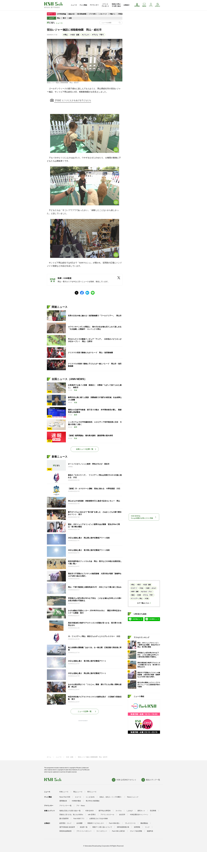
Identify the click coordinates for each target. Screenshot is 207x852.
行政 (147, 598)
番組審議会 (144, 823)
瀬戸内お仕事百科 (105, 810)
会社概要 (79, 823)
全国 (70, 18)
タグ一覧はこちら (143, 603)
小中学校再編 (61, 14)
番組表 (144, 6)
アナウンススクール (107, 814)
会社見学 (122, 814)
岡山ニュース (77, 792)
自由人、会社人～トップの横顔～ (111, 797)
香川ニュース (91, 792)
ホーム (49, 757)
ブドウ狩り (93, 14)
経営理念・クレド (65, 823)
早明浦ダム (122, 14)
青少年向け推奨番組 (92, 801)
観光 (133, 595)
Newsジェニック (132, 797)
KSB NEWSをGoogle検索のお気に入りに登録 (142, 517)
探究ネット (141, 810)
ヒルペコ (78, 797)
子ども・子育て (98, 35)
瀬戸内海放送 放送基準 (67, 827)
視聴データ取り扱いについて (102, 827)
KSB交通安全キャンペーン (139, 814)
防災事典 (153, 810)
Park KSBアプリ (78, 818)
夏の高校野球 (63, 818)
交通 (139, 595)
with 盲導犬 (92, 814)
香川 (64, 18)
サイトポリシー (101, 831)
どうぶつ (86, 35)
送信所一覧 (83, 827)
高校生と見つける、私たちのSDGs (71, 814)
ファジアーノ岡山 (137, 598)
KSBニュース (63, 792)
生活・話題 (75, 35)
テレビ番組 (83, 5)
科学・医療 (135, 591)
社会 (142, 588)
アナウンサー (94, 5)
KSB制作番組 (76, 801)
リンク (147, 827)
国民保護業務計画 (123, 827)
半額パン (113, 14)
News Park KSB (64, 797)
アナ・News (80, 805)
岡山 (58, 18)
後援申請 (150, 831)
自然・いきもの (151, 588)
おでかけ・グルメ (147, 591)
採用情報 (137, 6)
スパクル (119, 810)
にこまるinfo (90, 797)
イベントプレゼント (105, 5)
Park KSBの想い (114, 823)
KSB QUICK (89, 810)
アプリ (151, 6)
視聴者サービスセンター (95, 823)
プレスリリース (130, 823)
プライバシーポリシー (84, 831)
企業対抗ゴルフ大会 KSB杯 (98, 818)
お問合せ (157, 6)
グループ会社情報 (136, 831)
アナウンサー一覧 (65, 805)
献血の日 (72, 14)
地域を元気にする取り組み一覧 (70, 810)
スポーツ (134, 588)
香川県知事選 (82, 14)
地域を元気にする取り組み (116, 5)
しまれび (130, 810)
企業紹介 (127, 5)
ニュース (74, 5)
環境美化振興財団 (65, 831)
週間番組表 (63, 801)
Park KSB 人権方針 (118, 831)
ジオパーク (103, 14)
